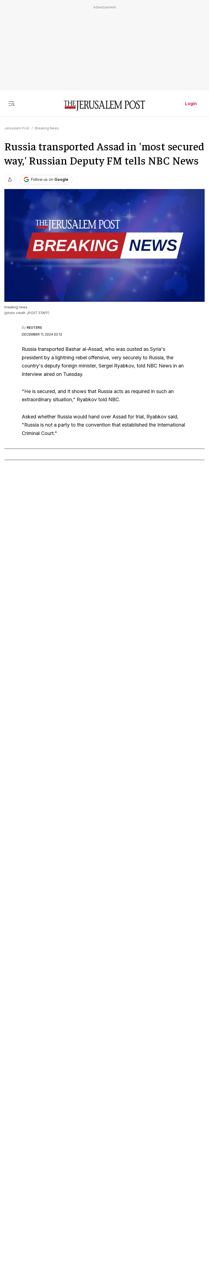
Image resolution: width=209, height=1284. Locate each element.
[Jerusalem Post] (104, 106)
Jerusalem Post (16, 128)
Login (191, 103)
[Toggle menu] (11, 103)
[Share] (9, 179)
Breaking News (47, 128)
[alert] (49, 1221)
